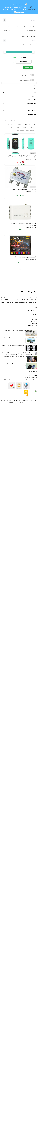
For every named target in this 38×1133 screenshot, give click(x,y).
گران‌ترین (10, 127)
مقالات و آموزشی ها (31, 30)
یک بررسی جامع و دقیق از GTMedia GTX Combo (15, 338)
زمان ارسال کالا (34, 319)
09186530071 (31, 375)
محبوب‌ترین (31, 127)
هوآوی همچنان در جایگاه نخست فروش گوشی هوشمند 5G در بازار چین (10, 353)
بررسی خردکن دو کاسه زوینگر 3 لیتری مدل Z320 (15, 330)
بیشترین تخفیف (30, 130)
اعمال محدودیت (28, 67)
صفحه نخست (33, 26)
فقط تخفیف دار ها (25, 75)
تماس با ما (34, 323)
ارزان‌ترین (17, 127)
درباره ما (35, 314)
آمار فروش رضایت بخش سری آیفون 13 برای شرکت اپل (15, 356)
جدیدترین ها (11, 26)
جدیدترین (23, 127)
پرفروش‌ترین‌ (18, 124)
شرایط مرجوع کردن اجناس (31, 317)
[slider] (33, 52)
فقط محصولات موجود (25, 80)
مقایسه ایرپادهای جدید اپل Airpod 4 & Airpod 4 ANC (14, 345)
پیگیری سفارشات (7, 30)
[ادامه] (35, 308)
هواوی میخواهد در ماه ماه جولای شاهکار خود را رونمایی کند (14, 364)
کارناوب (11, 402)
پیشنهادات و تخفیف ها (22, 26)
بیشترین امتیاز (20, 130)
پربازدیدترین (10, 124)
